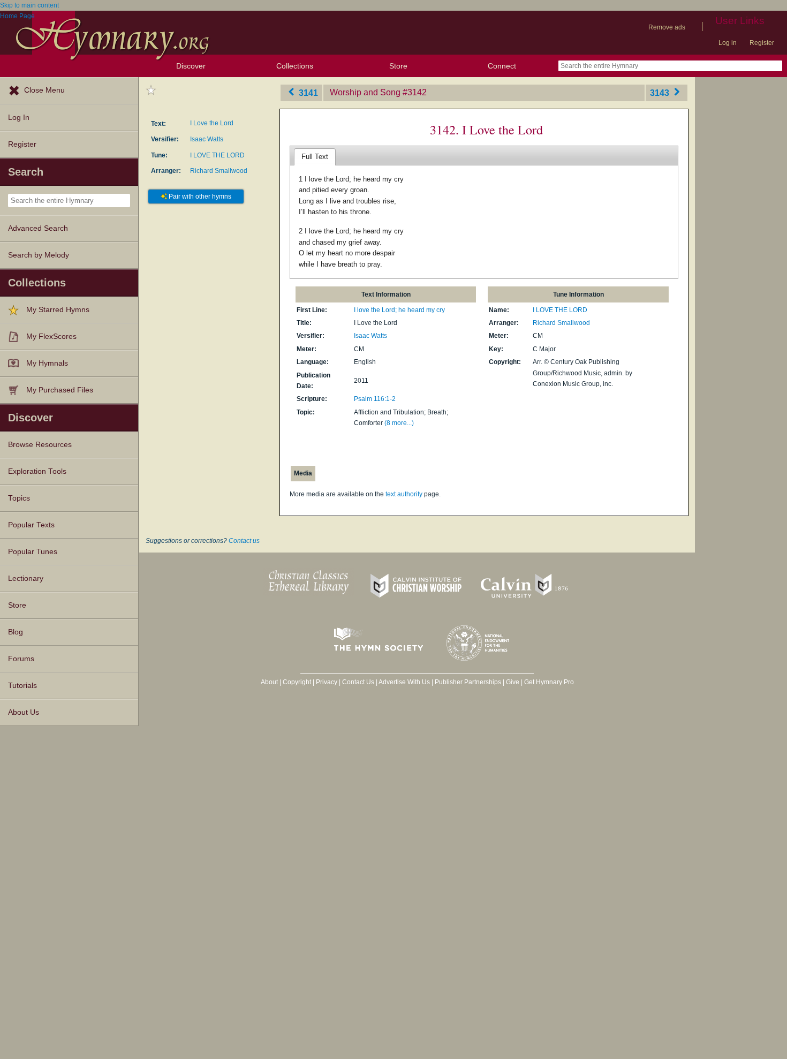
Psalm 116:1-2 (375, 399)
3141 (307, 92)
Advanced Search (38, 228)
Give (512, 682)
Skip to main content (29, 5)
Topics (19, 498)
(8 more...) (399, 423)
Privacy (326, 682)
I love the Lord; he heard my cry (399, 310)
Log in (727, 43)
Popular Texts (31, 525)
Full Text (314, 157)
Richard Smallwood (218, 171)
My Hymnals (47, 363)
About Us (23, 712)
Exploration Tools (37, 471)
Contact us (244, 540)
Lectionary (25, 578)
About (269, 682)
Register (762, 43)
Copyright (297, 682)
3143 (660, 92)
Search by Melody (38, 255)
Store (398, 66)
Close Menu (44, 90)
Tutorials (22, 686)
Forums (21, 659)
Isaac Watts (206, 139)
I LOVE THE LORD (217, 155)
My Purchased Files (59, 390)
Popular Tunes (32, 552)
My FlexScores (51, 336)
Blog (15, 632)
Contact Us (358, 682)
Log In (18, 118)
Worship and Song (365, 92)
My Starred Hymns (57, 310)
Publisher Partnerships (468, 682)
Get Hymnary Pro (549, 682)
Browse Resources (40, 445)
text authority (403, 494)
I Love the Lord (211, 123)
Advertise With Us (404, 682)
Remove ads (666, 27)
